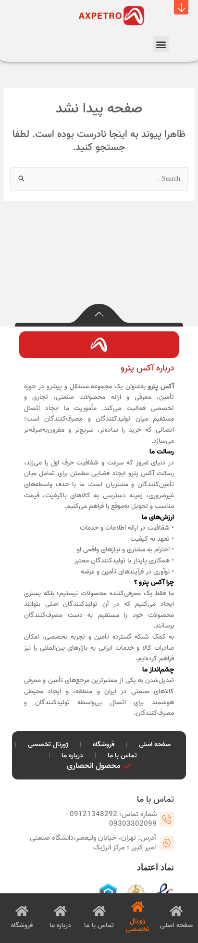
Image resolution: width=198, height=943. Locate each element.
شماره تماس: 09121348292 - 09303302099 (111, 819)
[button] (181, 7)
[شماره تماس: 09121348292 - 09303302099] (167, 819)
